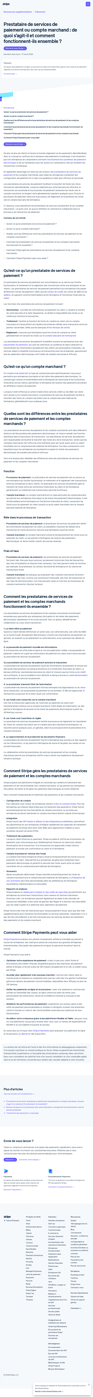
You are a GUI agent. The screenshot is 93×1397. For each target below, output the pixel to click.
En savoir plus (9, 74)
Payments (30, 1277)
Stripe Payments (12, 939)
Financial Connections (34, 1255)
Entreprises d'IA (54, 1272)
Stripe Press (75, 1284)
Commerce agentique (57, 1227)
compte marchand (15, 373)
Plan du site (75, 1257)
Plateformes (53, 1266)
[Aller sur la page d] (6, 1216)
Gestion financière (55, 1263)
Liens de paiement (33, 1274)
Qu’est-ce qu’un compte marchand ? (19, 116)
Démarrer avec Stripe (14, 48)
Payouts (29, 1281)
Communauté (76, 1233)
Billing (28, 1230)
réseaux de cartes (61, 327)
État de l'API (53, 1353)
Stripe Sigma (31, 1290)
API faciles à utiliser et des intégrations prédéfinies (48, 821)
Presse (73, 1281)
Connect (29, 1242)
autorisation (81, 675)
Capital (28, 1233)
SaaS (50, 1269)
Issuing (28, 1265)
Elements (29, 1252)
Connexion (75, 1308)
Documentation (54, 1347)
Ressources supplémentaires (18, 11)
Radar (28, 1284)
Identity (29, 1258)
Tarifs (28, 1220)
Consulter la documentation (60, 1187)
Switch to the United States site (48, 1391)
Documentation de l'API (57, 1350)
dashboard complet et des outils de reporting (45, 892)
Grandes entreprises (56, 1220)
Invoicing (29, 1261)
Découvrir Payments (12, 1189)
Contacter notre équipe (29, 1159)
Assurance (52, 1290)
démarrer (26, 1033)
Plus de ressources (78, 1266)
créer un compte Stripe (65, 803)
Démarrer (9, 1159)
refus (83, 687)
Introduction (9, 108)
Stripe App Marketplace (57, 1326)
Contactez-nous (77, 1287)
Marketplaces (53, 1260)
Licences (74, 1253)
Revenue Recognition (34, 1287)
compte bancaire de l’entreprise (60, 335)
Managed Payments (34, 1271)
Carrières (74, 1278)
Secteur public (54, 1311)
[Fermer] (88, 1385)
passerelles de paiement (16, 344)
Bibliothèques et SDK (56, 1362)
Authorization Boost (34, 1227)
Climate (29, 1239)
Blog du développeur (56, 1369)
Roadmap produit (77, 1275)
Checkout (30, 1236)
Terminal (29, 1296)
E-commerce (53, 1233)
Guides (73, 1220)
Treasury (29, 1300)
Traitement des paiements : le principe (22, 1113)
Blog (72, 1229)
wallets (7, 295)
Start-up (51, 1223)
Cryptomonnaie (32, 1246)
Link (27, 1268)
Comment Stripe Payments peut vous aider (22, 137)
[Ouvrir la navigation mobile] (88, 4)
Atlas (28, 1223)
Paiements (40, 11)
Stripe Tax (30, 1293)
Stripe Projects (54, 1366)
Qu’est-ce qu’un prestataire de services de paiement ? (26, 112)
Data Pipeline (31, 1249)
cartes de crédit (55, 291)
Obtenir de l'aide (77, 1296)
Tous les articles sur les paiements (18, 1094)
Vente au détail (54, 1314)
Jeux (50, 1281)
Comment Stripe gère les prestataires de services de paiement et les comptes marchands (41, 133)
